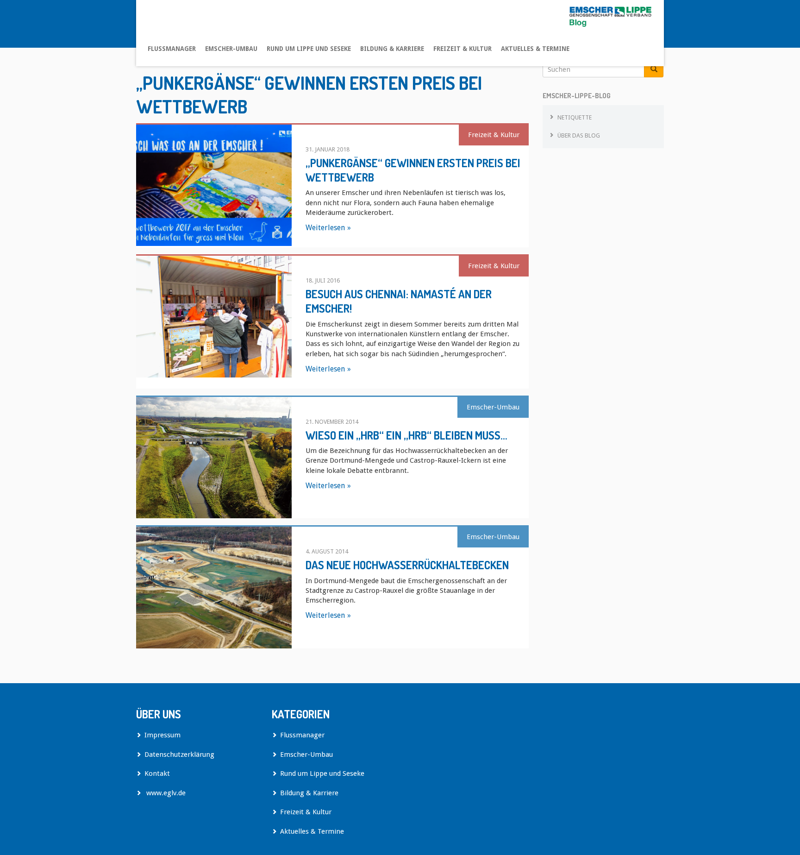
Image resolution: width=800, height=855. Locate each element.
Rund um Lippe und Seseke (309, 48)
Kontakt (157, 773)
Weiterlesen (325, 227)
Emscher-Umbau (231, 48)
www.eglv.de (165, 793)
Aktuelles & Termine (535, 48)
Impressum (162, 735)
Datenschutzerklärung (179, 754)
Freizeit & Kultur (462, 48)
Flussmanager (172, 48)
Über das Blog (578, 135)
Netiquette (574, 117)
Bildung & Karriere (392, 48)
